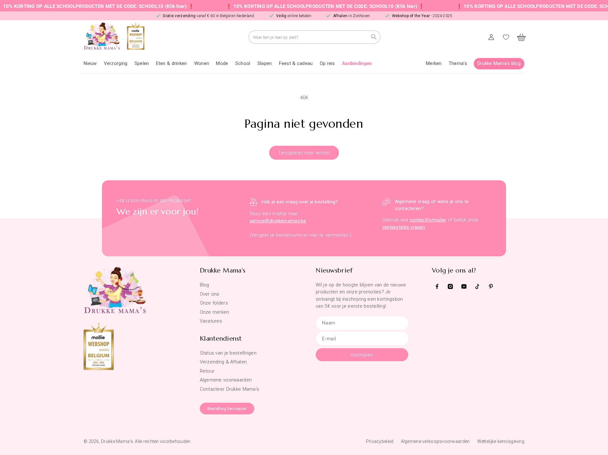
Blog (204, 285)
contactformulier (428, 220)
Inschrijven (362, 355)
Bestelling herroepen (227, 408)
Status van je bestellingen (228, 353)
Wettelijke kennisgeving (500, 441)
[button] (115, 63)
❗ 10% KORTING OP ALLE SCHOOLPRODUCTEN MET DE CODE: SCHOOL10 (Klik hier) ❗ (314, 6)
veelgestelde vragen (403, 227)
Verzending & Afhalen (223, 362)
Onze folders (214, 303)
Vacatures (211, 321)
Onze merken (214, 312)
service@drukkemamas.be (278, 221)
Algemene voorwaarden (226, 380)
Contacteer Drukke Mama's (229, 389)
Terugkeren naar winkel (304, 152)
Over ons (209, 294)
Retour (207, 371)
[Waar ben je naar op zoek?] (373, 36)
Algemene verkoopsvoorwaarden (435, 441)
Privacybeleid (380, 441)
